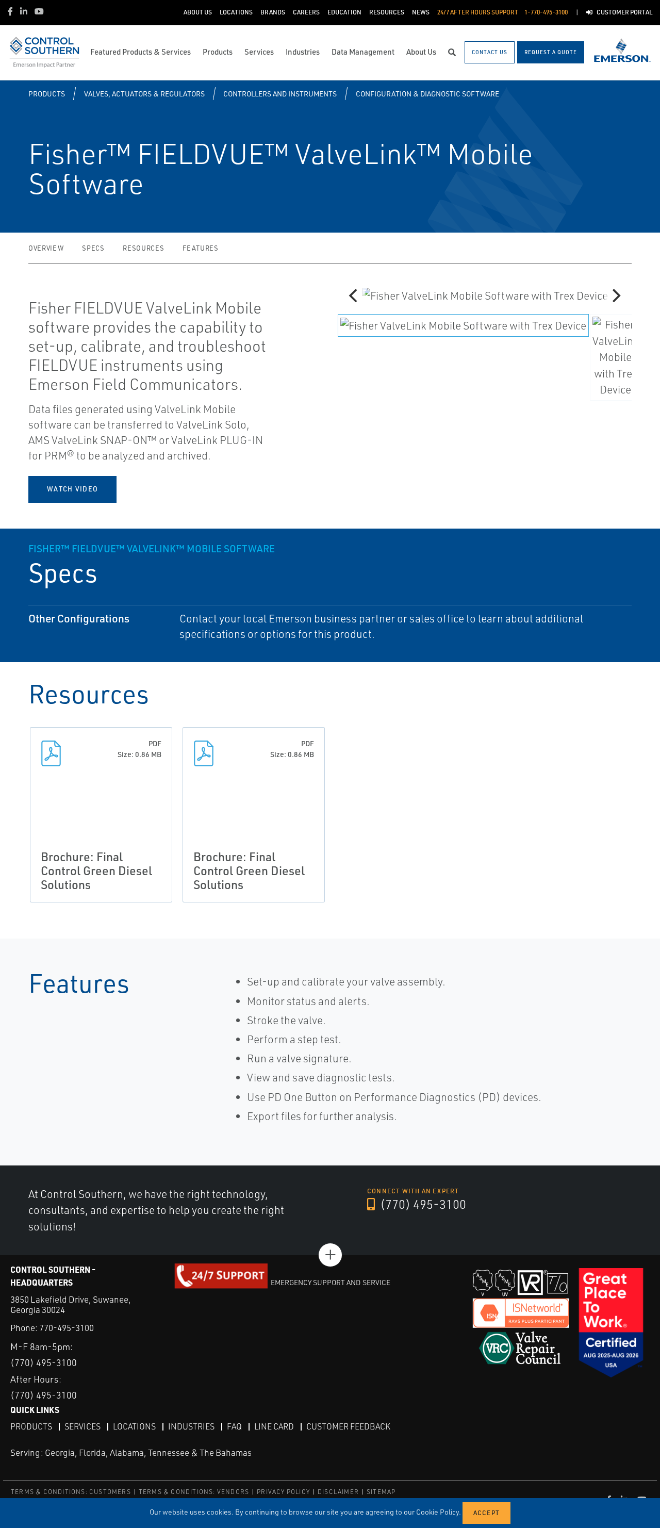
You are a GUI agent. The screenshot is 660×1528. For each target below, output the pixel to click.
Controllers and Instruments (280, 93)
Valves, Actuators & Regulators (144, 93)
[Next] (615, 295)
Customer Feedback (348, 1426)
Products (46, 93)
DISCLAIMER (338, 1492)
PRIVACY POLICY (283, 1492)
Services (82, 1426)
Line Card (274, 1426)
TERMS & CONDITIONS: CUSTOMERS (71, 1492)
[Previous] (354, 295)
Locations (134, 1426)
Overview (45, 248)
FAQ (234, 1426)
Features (200, 248)
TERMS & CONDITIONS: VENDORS (194, 1492)
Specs (93, 248)
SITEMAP (381, 1492)
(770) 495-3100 (421, 1204)
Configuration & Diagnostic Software (427, 93)
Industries (191, 1426)
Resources (143, 248)
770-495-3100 (66, 1327)
